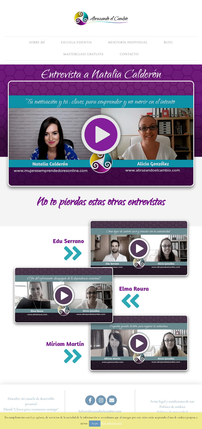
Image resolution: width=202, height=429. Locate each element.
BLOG (168, 42)
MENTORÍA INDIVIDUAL (128, 42)
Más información (111, 423)
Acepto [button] (94, 423)
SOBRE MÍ (37, 42)
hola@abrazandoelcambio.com (100, 411)
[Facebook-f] (90, 400)
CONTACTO (129, 54)
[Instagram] (101, 400)
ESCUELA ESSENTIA (76, 42)
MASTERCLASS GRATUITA (83, 54)
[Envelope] (112, 400)
